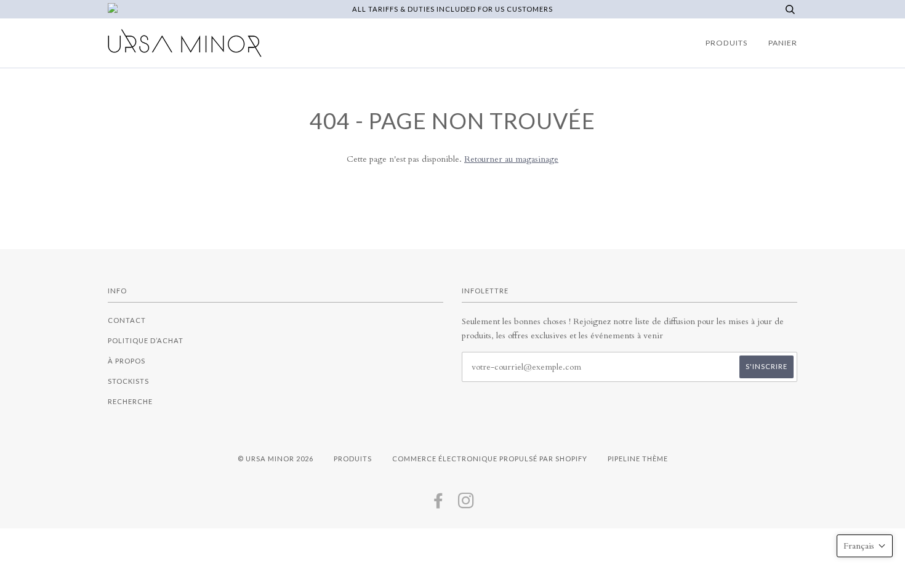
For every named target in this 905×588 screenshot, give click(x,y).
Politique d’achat (145, 340)
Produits (726, 42)
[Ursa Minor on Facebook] (438, 504)
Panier (782, 42)
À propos (126, 361)
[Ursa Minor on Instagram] (466, 504)
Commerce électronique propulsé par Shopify (489, 459)
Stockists (128, 381)
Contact (127, 320)
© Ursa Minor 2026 (275, 459)
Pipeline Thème (638, 459)
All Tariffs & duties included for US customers (452, 9)
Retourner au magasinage (511, 159)
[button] (864, 546)
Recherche (130, 401)
